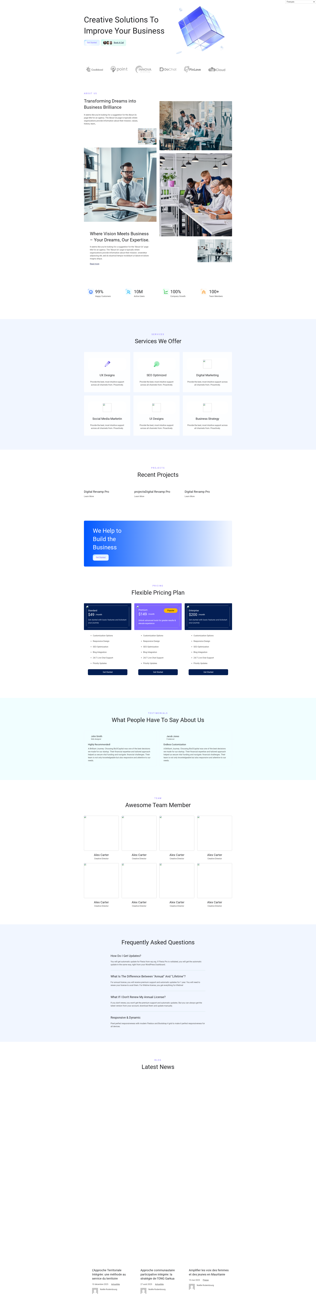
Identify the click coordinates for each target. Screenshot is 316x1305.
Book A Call (119, 42)
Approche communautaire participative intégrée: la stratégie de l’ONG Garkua (157, 1274)
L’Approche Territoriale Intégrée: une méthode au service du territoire (109, 1274)
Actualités (115, 1284)
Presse (206, 1280)
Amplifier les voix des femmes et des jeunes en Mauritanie (209, 1272)
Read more (94, 264)
